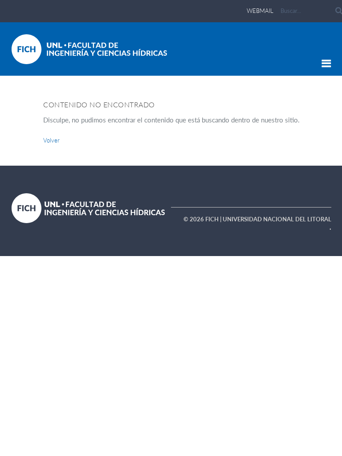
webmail (260, 10)
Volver (51, 140)
